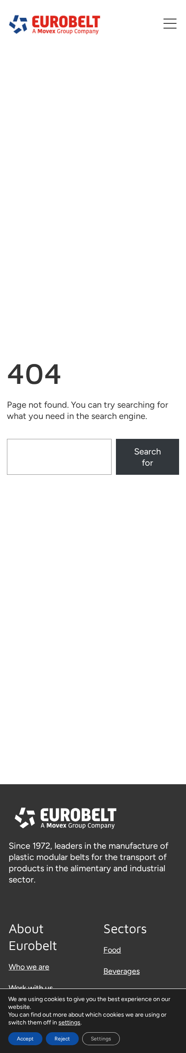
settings (69, 1022)
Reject (62, 1039)
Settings (101, 1039)
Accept (25, 1039)
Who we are (29, 967)
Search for (147, 457)
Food (112, 950)
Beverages (121, 971)
